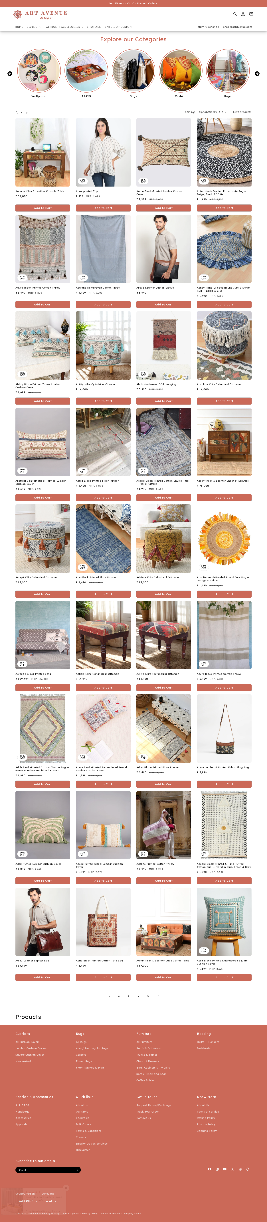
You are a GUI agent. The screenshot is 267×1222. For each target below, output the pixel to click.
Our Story (82, 1111)
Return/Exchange (207, 27)
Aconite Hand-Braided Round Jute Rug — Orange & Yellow (223, 579)
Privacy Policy (206, 1124)
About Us (203, 1105)
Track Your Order (147, 1111)
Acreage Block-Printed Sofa (33, 674)
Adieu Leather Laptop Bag (32, 960)
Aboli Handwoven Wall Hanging (156, 384)
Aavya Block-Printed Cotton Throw (37, 287)
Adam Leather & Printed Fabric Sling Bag (223, 767)
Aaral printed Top (87, 191)
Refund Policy (206, 1118)
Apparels (21, 1124)
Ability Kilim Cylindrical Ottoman (96, 384)
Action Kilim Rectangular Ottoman (97, 674)
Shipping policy (132, 1213)
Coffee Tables (145, 1080)
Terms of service (110, 1213)
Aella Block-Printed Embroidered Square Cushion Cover (222, 962)
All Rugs (81, 1042)
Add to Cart (103, 208)
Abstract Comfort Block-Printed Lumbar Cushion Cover (40, 482)
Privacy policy (89, 1213)
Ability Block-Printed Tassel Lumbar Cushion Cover (38, 386)
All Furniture (144, 1042)
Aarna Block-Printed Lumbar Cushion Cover (159, 193)
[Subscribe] (77, 1170)
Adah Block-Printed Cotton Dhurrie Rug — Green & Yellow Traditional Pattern (42, 769)
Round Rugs (84, 1061)
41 (148, 995)
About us (82, 1105)
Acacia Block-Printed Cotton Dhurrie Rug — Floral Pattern (162, 482)
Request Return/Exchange (153, 1105)
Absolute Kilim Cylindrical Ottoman (219, 384)
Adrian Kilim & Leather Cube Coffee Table (162, 960)
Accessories (23, 1118)
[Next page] (158, 996)
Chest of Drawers (147, 1061)
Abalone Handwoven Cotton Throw (98, 287)
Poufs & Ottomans (148, 1048)
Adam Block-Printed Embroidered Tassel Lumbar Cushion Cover (101, 769)
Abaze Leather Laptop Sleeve (155, 287)
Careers (81, 1137)
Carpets (81, 1055)
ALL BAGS (22, 1105)
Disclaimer (83, 1150)
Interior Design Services (92, 1143)
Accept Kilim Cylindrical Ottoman (36, 577)
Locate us (82, 1118)
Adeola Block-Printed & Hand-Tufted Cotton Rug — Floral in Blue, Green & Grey (224, 866)
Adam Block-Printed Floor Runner (157, 767)
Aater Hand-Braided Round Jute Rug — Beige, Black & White (222, 193)
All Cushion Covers (27, 1042)
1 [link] (109, 995)
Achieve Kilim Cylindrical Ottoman (157, 577)
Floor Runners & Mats (90, 1067)
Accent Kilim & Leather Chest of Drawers (223, 480)
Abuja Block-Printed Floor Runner (97, 480)
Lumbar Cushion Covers (31, 1048)
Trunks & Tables (146, 1055)
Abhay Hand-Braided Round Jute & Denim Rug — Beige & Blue (223, 289)
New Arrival (23, 1061)
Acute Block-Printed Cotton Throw (219, 674)
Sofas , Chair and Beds (151, 1074)
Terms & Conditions (89, 1130)
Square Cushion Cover (29, 1055)
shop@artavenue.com (237, 27)
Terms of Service (208, 1111)
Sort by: (190, 112)
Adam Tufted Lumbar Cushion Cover (38, 864)
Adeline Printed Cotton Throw (155, 864)
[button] (28, 27)
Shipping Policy (207, 1130)
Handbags (22, 1111)
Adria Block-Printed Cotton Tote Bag (99, 960)
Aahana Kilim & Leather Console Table (39, 191)
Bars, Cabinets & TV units (153, 1067)
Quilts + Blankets (208, 1042)
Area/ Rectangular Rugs (92, 1048)
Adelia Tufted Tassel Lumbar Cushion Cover (99, 866)
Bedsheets (204, 1048)
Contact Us (143, 1118)
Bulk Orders (83, 1124)
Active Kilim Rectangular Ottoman (157, 674)
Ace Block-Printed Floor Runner (96, 577)
